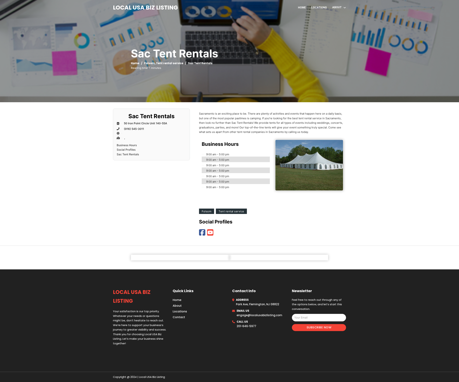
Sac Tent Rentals (128, 154)
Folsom (149, 63)
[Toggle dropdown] (344, 7)
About (177, 306)
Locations (319, 7)
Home (302, 7)
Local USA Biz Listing (145, 7)
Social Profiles (126, 149)
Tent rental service (169, 63)
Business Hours (127, 145)
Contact (179, 317)
